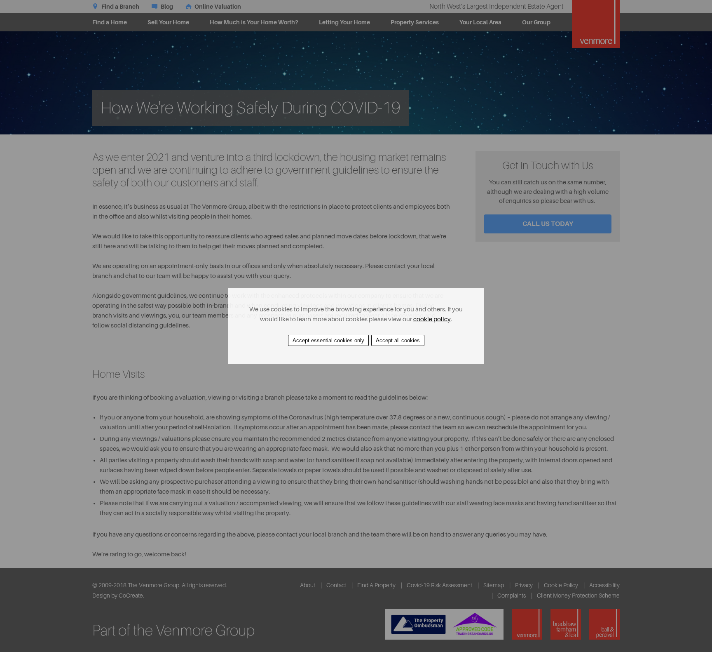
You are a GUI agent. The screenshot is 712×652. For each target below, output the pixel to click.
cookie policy (432, 319)
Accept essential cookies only (328, 340)
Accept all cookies (398, 340)
